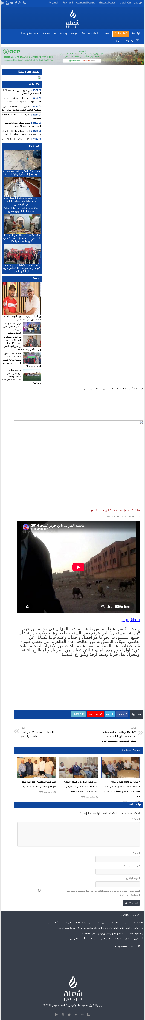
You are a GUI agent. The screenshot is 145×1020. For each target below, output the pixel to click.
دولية (74, 33)
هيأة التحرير (125, 2)
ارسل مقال (67, 2)
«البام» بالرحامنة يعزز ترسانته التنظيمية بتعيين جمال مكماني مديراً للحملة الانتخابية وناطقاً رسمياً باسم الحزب (94, 923)
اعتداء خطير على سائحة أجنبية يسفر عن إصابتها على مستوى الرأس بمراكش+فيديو (21, 201)
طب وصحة (49, 33)
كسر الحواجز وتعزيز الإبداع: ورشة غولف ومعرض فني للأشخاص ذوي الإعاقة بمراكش (21, 268)
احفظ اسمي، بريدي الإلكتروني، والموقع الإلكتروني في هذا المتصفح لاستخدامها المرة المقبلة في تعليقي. (103, 893)
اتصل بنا (53, 2)
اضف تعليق (111, 516)
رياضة (63, 33)
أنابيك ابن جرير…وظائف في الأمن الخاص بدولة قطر (37, 732)
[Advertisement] (78, 406)
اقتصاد (106, 33)
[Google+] (20, 3)
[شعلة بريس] (72, 18)
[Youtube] (7, 3)
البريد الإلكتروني (132, 866)
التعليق (136, 819)
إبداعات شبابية (90, 33)
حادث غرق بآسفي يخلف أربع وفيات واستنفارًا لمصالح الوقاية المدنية (21, 173)
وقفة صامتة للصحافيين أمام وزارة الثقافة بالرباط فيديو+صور (21, 210)
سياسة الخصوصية (85, 2)
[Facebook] (15, 3)
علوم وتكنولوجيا (30, 33)
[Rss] (24, 3)
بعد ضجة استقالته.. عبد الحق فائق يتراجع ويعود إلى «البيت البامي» (112, 933)
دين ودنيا (117, 40)
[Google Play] (3, 3)
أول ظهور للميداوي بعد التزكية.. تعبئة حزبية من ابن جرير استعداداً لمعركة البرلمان (106, 938)
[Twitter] (12, 3)
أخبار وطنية (121, 33)
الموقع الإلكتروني (132, 878)
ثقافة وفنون (133, 40)
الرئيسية (136, 33)
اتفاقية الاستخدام (107, 2)
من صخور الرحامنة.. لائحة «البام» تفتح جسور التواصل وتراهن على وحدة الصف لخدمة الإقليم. (81, 787)
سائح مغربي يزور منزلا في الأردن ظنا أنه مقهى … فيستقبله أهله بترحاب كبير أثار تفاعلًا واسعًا (21, 238)
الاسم (136, 853)
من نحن (138, 2)
